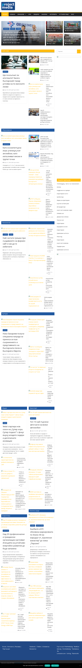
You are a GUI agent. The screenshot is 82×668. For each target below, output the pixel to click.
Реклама (17, 646)
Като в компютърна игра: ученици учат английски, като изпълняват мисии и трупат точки (49, 93)
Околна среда (40, 525)
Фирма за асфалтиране (63, 200)
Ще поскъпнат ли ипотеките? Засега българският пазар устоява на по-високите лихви (14, 81)
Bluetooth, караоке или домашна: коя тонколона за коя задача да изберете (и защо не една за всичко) (50, 239)
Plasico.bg (59, 236)
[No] (80, 665)
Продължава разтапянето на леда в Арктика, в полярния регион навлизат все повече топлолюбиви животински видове (49, 571)
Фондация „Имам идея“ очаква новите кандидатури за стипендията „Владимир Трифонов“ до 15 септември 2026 (49, 330)
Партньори (6, 649)
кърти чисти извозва (62, 243)
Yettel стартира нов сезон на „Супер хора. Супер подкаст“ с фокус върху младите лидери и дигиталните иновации (13, 433)
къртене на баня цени (63, 203)
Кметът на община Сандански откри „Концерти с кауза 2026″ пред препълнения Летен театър (49, 354)
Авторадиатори (61, 207)
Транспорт (33, 418)
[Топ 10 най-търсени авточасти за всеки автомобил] (41, 413)
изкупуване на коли (62, 226)
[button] (25, 14)
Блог (72, 14)
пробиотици (60, 197)
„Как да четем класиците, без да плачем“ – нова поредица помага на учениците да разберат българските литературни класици (49, 181)
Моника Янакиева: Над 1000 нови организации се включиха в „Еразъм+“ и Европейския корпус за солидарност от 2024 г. (46, 159)
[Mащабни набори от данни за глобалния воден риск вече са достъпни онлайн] (37, 622)
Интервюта (53, 14)
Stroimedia (65, 649)
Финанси (5, 71)
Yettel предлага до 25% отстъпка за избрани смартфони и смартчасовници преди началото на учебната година (46, 74)
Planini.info (75, 653)
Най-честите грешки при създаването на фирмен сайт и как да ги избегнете (46, 60)
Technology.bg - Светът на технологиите (68, 184)
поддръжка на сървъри (63, 190)
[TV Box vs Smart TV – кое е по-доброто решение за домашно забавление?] (9, 479)
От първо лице (64, 14)
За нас (4, 646)
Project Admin (16, 42)
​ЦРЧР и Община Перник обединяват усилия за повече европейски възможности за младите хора (49, 207)
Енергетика (5, 530)
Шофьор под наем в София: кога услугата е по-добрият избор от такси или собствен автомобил (50, 453)
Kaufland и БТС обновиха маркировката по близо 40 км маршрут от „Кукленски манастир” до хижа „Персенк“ (41, 536)
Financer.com (60, 220)
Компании (6, 28)
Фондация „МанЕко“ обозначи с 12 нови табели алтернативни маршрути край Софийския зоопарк (49, 477)
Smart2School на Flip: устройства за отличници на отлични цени (49, 283)
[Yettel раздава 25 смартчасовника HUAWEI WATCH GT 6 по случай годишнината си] (36, 303)
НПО (29, 14)
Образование (6, 144)
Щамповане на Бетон (63, 233)
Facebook (32, 646)
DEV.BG (59, 187)
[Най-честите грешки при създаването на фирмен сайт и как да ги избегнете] (34, 61)
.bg (70, 649)
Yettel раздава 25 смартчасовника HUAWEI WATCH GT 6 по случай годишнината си (48, 301)
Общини (36, 14)
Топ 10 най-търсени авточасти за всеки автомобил (39, 424)
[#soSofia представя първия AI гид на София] (37, 397)
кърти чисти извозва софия (64, 210)
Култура (5, 330)
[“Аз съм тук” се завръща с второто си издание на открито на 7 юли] (38, 377)
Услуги (11, 234)
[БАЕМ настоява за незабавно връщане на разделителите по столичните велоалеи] (36, 499)
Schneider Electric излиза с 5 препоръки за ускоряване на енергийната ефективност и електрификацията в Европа (20, 574)
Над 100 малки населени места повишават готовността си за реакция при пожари (53, 25)
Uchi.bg (69, 653)
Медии (4, 423)
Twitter (39, 646)
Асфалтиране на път (62, 193)
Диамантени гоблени (62, 217)
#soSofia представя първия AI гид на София (50, 395)
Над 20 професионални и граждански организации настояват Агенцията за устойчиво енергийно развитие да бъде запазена (46, 116)
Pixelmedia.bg (69, 646)
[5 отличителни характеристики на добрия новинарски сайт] (8, 462)
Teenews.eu (75, 649)
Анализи (44, 14)
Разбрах (47, 665)
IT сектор (5, 234)
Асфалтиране (60, 223)
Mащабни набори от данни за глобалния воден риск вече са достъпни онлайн (50, 620)
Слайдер (18, 28)
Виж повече (55, 665)
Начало (5, 14)
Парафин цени (61, 246)
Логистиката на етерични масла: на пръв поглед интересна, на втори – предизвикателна (72, 37)
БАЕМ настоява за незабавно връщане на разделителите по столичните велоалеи (49, 497)
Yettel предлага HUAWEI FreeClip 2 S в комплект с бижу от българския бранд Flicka (50, 263)
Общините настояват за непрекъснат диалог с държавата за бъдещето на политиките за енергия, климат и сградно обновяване (22, 597)
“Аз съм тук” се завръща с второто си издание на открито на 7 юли (50, 375)
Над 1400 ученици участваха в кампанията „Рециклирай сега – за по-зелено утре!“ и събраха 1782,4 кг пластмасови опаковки (49, 596)
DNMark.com (60, 213)
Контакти (10, 646)
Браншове (21, 14)
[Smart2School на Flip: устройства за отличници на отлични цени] (37, 286)
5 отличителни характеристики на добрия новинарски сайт (21, 461)
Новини (12, 14)
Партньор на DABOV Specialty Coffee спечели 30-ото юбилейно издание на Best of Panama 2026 (54, 37)
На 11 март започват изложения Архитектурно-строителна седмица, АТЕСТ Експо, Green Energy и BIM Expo (22, 621)
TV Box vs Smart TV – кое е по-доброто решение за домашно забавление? (22, 477)
